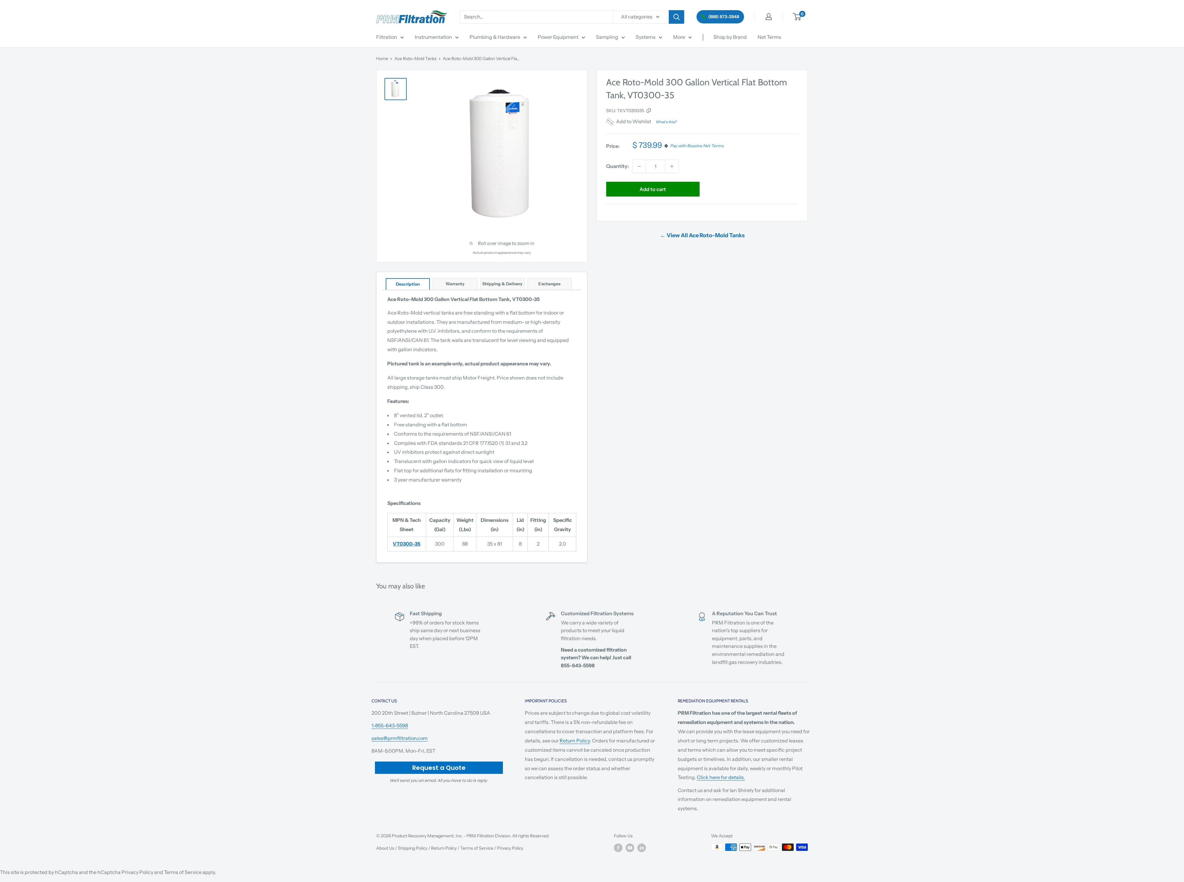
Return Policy (575, 741)
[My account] (769, 16)
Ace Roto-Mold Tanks (415, 58)
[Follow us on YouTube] (630, 847)
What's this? (666, 122)
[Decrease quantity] (639, 166)
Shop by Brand (730, 37)
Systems (646, 37)
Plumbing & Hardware (495, 37)
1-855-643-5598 (390, 725)
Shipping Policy (412, 848)
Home (382, 58)
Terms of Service (476, 848)
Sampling (607, 37)
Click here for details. (721, 777)
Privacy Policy (510, 848)
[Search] (676, 17)
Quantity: (617, 166)
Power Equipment (558, 37)
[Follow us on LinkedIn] (641, 847)
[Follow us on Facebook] (618, 847)
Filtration (386, 37)
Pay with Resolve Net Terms (697, 146)
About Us (385, 848)
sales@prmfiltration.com (400, 738)
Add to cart (652, 189)
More (679, 37)
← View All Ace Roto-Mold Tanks (702, 235)
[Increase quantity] (671, 166)
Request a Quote (439, 767)
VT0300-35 (406, 544)
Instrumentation (433, 37)
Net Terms (769, 37)
